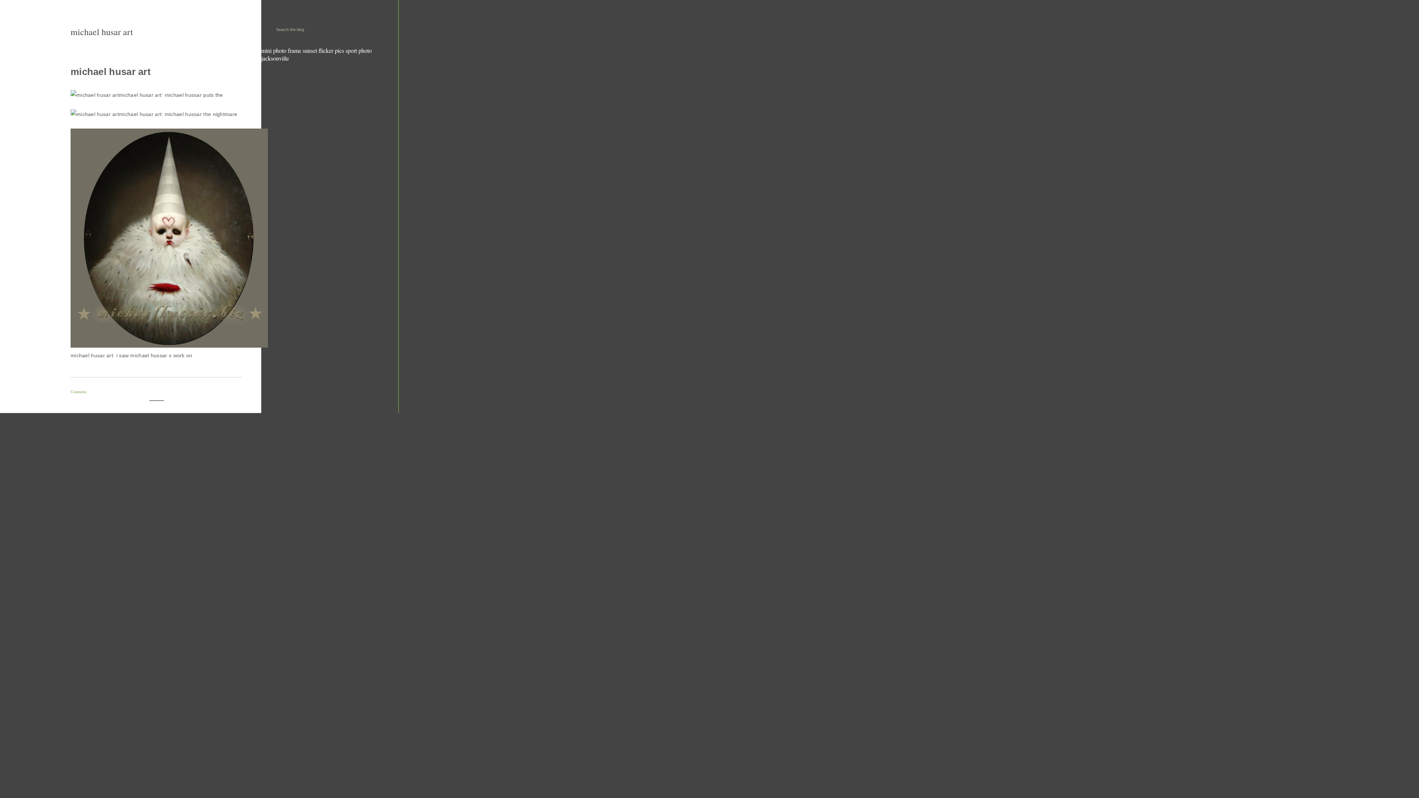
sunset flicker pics (323, 50)
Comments (79, 391)
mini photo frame (281, 50)
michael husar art (102, 32)
